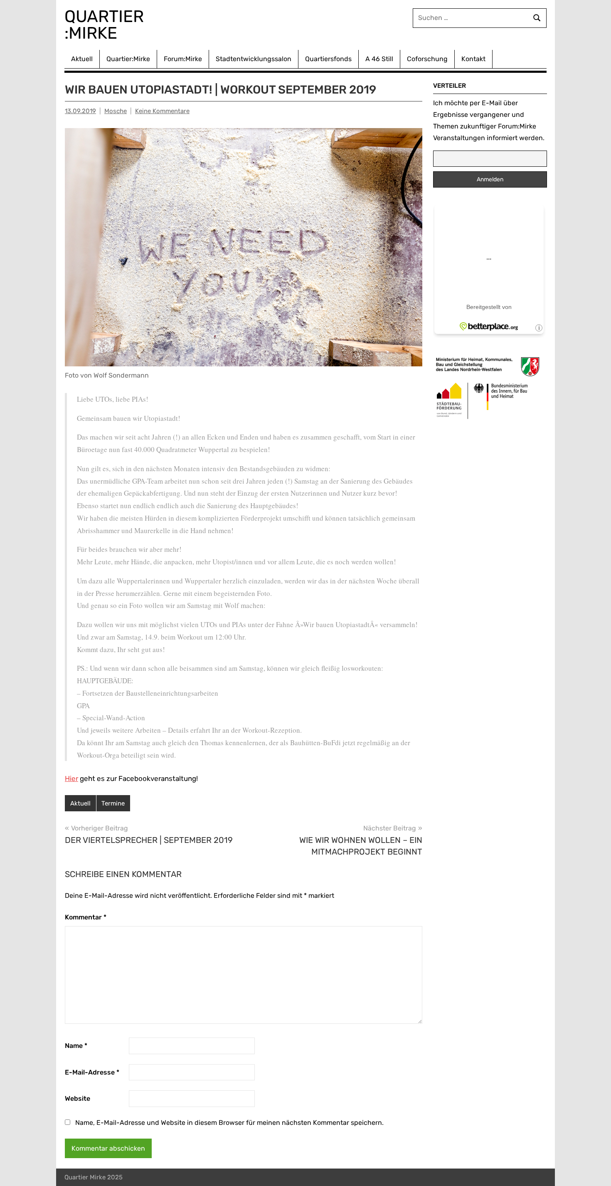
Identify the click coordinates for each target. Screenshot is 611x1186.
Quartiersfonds (328, 59)
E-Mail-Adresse (92, 1072)
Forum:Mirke (183, 59)
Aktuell (82, 59)
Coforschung (427, 59)
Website (77, 1098)
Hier (71, 778)
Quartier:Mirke (128, 59)
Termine (113, 803)
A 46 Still (379, 59)
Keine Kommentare (162, 111)
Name (76, 1046)
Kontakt (473, 59)
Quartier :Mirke (106, 25)
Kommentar (85, 917)
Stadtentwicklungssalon (253, 59)
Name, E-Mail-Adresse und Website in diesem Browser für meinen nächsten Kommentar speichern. (229, 1123)
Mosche (115, 111)
